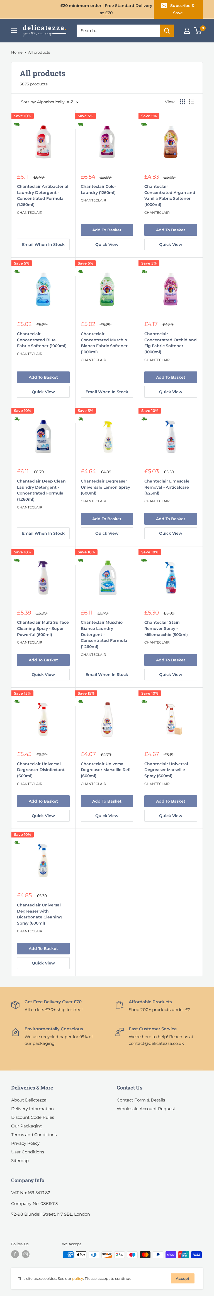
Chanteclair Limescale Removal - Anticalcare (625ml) (166, 487)
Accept (182, 1278)
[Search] (167, 31)
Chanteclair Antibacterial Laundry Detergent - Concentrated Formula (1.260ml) (42, 195)
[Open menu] (14, 30)
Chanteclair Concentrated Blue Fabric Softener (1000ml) (42, 339)
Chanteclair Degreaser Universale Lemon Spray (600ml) (105, 487)
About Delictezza (29, 1100)
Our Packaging (27, 1126)
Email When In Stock (43, 244)
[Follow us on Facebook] (15, 1254)
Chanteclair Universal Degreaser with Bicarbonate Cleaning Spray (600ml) (39, 914)
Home (17, 52)
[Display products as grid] (182, 101)
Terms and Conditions (34, 1134)
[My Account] (187, 31)
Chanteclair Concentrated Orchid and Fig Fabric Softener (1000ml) (170, 342)
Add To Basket (106, 229)
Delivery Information (32, 1108)
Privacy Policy (25, 1143)
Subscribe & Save (182, 9)
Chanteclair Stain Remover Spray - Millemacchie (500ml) (166, 628)
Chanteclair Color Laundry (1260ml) (98, 189)
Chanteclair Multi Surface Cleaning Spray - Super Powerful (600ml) (43, 628)
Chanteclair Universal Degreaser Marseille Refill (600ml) (107, 769)
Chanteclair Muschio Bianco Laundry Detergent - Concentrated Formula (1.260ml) (104, 634)
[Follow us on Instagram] (26, 1254)
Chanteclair (29, 212)
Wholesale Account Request (146, 1108)
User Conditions (27, 1152)
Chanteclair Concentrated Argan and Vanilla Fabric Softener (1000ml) (169, 195)
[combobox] (118, 31)
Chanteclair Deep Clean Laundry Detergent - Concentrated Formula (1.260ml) (41, 490)
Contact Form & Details (141, 1100)
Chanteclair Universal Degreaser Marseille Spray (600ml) (166, 769)
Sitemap (20, 1160)
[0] (198, 30)
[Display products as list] (191, 101)
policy (77, 1278)
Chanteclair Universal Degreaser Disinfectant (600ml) (41, 769)
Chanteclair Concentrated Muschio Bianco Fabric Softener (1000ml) (104, 342)
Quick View (106, 244)
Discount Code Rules (32, 1117)
